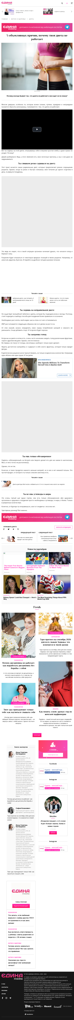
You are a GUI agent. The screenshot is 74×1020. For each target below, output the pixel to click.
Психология (18, 660)
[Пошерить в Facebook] (4, 529)
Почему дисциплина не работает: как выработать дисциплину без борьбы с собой (18, 666)
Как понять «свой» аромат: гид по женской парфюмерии (55, 713)
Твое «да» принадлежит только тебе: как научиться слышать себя (18, 711)
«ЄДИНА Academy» (59, 11)
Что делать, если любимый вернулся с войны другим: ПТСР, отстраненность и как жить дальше (21, 919)
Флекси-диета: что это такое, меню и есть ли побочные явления (59, 300)
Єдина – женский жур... (54, 770)
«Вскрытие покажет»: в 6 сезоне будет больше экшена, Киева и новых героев (53, 824)
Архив (4, 994)
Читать (53, 833)
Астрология (55, 637)
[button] (62, 3)
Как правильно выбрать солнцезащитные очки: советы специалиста (49, 538)
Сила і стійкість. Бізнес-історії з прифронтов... (24, 11)
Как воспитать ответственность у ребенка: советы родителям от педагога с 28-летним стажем (21, 935)
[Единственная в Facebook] (2, 998)
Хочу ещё (37, 735)
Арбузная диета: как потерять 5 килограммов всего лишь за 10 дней (23, 300)
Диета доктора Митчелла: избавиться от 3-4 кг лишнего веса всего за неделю (39, 484)
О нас (3, 984)
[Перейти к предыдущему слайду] (2, 11)
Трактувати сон (53, 755)
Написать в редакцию (63, 527)
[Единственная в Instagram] (6, 998)
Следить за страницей (53, 772)
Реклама (4, 990)
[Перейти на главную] (7, 3)
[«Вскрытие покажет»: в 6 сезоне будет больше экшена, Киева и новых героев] (53, 805)
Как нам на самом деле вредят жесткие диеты (25, 538)
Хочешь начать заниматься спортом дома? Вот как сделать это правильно (20, 949)
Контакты (5, 987)
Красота (55, 709)
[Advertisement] (37, 276)
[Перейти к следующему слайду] (71, 11)
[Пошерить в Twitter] (8, 529)
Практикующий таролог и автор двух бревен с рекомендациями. (25, 811)
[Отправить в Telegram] (13, 529)
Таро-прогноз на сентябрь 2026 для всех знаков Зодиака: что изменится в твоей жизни (55, 642)
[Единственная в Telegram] (10, 998)
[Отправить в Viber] (17, 529)
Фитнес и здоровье (14, 943)
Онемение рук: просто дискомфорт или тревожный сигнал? (19, 963)
